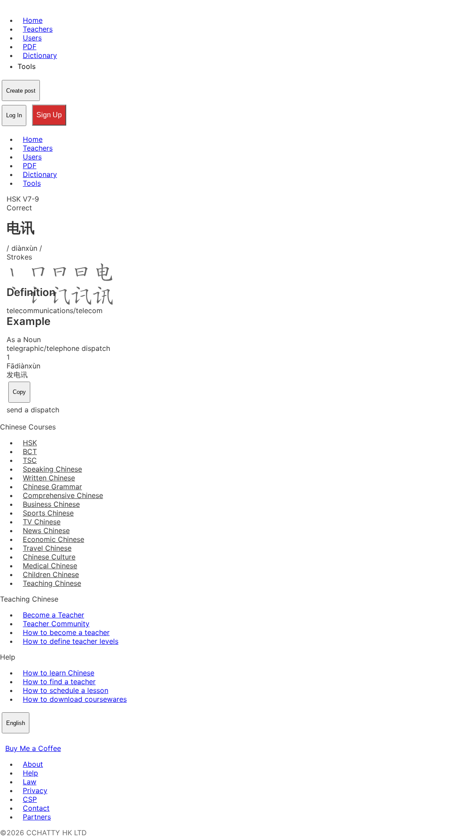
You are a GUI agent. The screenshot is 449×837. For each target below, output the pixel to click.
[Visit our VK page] (26, 739)
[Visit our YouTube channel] (36, 739)
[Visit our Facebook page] (5, 739)
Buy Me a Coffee (33, 748)
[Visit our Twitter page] (15, 739)
